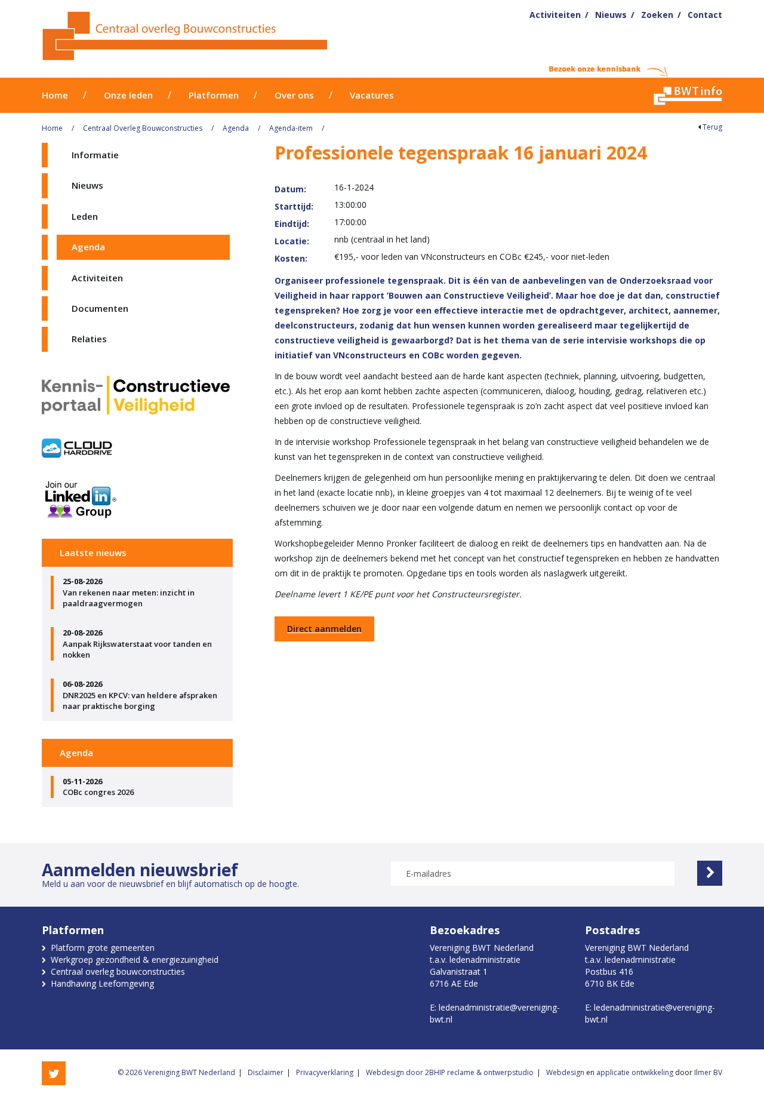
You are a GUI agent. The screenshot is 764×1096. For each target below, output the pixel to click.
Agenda (236, 128)
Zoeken (657, 14)
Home (55, 95)
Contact (705, 14)
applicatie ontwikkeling (634, 1072)
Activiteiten (555, 14)
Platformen (214, 95)
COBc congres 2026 (98, 787)
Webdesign (565, 1072)
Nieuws (611, 14)
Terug (711, 127)
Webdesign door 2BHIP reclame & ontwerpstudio (450, 1072)
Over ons (294, 95)
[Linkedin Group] (137, 498)
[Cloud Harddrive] (77, 448)
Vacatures (372, 95)
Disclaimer (266, 1072)
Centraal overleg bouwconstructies (118, 971)
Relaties (89, 339)
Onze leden (128, 95)
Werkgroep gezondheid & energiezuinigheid (134, 959)
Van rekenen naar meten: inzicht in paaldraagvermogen (129, 592)
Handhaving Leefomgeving (102, 983)
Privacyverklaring (324, 1072)
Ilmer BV (708, 1072)
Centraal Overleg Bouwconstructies (142, 128)
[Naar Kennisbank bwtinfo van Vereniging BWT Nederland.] (688, 95)
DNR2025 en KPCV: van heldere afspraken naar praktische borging (140, 695)
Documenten (100, 308)
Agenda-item (291, 128)
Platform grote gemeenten (103, 947)
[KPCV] (137, 398)
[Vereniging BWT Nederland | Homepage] (237, 36)
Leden (85, 216)
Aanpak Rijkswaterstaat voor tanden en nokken (137, 643)
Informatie (95, 155)
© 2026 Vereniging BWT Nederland (176, 1072)
